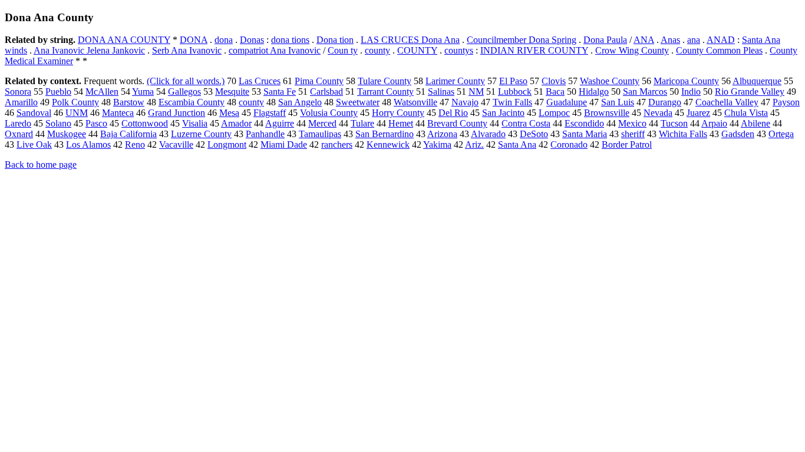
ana (693, 40)
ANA (644, 40)
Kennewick (388, 144)
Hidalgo (594, 92)
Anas (670, 40)
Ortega (781, 134)
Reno (135, 144)
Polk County (75, 102)
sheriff (633, 134)
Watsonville (415, 102)
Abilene (755, 123)
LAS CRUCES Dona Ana (410, 40)
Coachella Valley (726, 102)
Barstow (128, 102)
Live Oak (34, 144)
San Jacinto (503, 113)
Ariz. (474, 144)
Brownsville (606, 113)
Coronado (569, 144)
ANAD (721, 40)
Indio (691, 92)
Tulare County (384, 81)
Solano (58, 123)
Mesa (229, 113)
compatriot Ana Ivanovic (275, 50)
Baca (555, 92)
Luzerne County (201, 134)
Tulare (362, 123)
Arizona (442, 134)
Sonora (18, 92)
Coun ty (343, 50)
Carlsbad (326, 92)
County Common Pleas (719, 50)
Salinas (441, 92)
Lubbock (515, 92)
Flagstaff (269, 113)
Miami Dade (283, 144)
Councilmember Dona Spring (521, 40)
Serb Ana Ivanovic (187, 50)
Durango (664, 102)
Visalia (194, 123)
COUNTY (417, 50)
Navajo (465, 102)
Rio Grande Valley (749, 92)
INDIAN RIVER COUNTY (534, 50)
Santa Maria (584, 134)
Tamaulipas (320, 134)
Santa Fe (279, 92)
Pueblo (58, 92)
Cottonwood (144, 123)
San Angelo (300, 102)
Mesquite (232, 92)
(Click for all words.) (186, 81)
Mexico (632, 123)
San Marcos (645, 92)
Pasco (96, 123)
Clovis (554, 81)
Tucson (674, 123)
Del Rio (453, 113)
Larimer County (455, 81)
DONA (193, 40)
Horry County (398, 113)
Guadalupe (566, 102)
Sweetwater (358, 102)
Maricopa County (686, 81)
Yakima (437, 144)
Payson (786, 102)
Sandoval (34, 113)
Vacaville (176, 144)
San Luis (617, 102)
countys (458, 50)
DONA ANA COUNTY (124, 40)
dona (224, 40)
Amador (236, 123)
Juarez (698, 113)
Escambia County (192, 102)
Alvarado (488, 134)
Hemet (400, 123)
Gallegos (184, 92)
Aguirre (279, 123)
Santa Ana (517, 144)
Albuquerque (757, 81)
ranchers (336, 144)
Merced (322, 123)
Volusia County (329, 113)
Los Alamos (88, 144)
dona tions (290, 40)
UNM (76, 113)
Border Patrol (627, 144)
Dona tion (335, 40)
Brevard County (457, 123)
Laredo (18, 123)
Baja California (128, 134)
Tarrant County (385, 92)
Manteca (118, 113)
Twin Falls (512, 102)
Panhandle (265, 134)
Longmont (226, 144)
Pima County (319, 81)
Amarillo (21, 102)
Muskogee (66, 134)
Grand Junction (176, 113)
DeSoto (534, 134)
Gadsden (737, 134)
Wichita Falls (683, 134)
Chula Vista (746, 113)
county (377, 50)
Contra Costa (526, 123)
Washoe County (609, 81)
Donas (252, 40)
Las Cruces (260, 81)
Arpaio (714, 123)
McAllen (101, 92)
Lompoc (554, 113)
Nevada (658, 113)
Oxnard (19, 134)
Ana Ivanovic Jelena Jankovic (89, 50)
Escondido (584, 123)
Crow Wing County (632, 50)
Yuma (143, 92)
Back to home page (41, 164)
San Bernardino (384, 134)
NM (476, 92)
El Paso (513, 81)
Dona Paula (605, 40)
